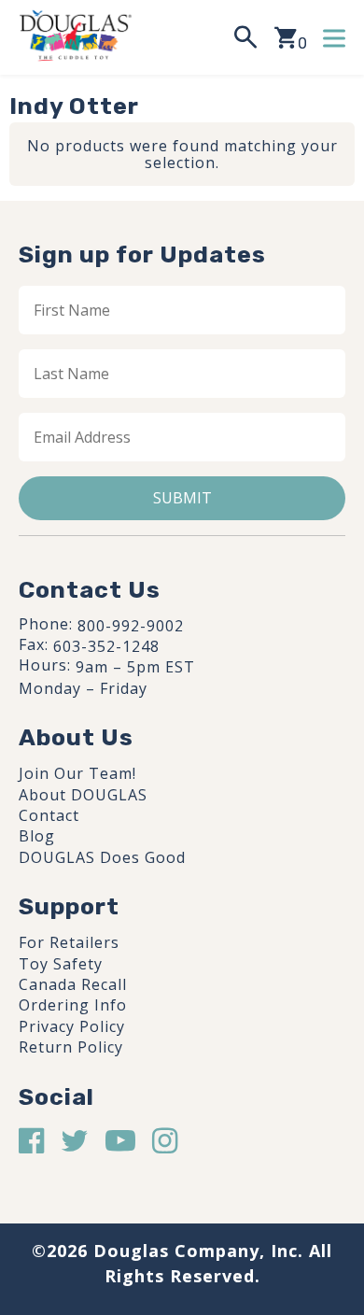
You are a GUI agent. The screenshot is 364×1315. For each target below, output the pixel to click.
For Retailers (69, 942)
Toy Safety (61, 964)
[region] (182, 1151)
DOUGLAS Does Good (102, 857)
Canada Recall (73, 984)
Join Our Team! (77, 773)
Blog (37, 836)
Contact (49, 815)
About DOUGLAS (83, 795)
